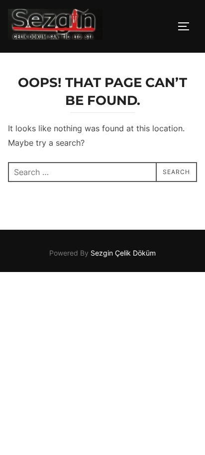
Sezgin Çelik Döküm (123, 253)
